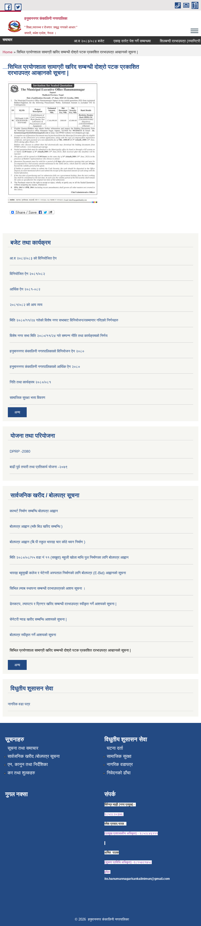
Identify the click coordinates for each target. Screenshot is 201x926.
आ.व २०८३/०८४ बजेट (84, 41)
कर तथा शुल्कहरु (21, 772)
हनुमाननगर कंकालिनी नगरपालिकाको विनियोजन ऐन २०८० (47, 351)
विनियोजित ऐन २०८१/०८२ (27, 274)
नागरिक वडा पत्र (19, 704)
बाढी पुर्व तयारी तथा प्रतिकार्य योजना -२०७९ (39, 467)
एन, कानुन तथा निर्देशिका (28, 764)
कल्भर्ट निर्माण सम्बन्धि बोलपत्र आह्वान (34, 511)
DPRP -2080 (20, 451)
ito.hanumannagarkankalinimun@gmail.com (137, 879)
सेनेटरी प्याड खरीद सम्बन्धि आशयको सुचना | (38, 619)
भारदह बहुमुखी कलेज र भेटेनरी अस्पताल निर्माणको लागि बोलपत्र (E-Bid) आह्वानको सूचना (68, 573)
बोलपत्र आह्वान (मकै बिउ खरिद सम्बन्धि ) (36, 526)
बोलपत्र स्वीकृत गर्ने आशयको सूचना (33, 635)
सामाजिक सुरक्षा (119, 756)
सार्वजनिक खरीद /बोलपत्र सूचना (34, 756)
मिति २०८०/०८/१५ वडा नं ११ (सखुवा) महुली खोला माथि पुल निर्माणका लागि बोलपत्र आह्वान (69, 557)
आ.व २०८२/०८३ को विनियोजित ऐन (33, 258)
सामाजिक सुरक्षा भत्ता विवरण (27, 397)
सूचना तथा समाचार (23, 748)
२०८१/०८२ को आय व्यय (26, 305)
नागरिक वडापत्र (120, 764)
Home (8, 52)
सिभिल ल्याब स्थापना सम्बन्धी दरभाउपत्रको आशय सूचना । (47, 588)
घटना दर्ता (115, 748)
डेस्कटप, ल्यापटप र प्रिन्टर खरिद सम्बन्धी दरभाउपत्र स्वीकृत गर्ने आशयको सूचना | (63, 604)
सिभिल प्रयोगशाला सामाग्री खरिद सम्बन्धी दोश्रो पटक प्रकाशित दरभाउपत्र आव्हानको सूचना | (70, 650)
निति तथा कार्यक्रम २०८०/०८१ (30, 382)
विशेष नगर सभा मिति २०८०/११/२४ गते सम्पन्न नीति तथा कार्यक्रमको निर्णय (59, 336)
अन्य (17, 412)
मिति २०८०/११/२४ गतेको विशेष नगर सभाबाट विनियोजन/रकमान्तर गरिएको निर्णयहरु (64, 320)
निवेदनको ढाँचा (119, 772)
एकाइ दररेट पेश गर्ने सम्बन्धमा (127, 41)
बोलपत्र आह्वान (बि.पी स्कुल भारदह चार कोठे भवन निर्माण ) (47, 542)
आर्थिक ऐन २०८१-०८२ (25, 289)
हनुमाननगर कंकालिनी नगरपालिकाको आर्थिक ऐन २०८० (45, 366)
